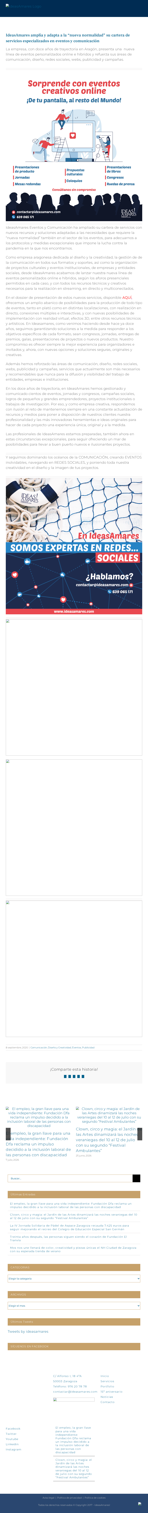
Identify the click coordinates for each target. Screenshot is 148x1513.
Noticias (107, 1397)
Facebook (13, 1428)
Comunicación (38, 1047)
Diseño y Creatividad (59, 1047)
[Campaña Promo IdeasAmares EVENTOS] (74, 761)
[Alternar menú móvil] (140, 6)
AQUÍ (126, 298)
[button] (8, 1134)
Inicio (105, 1376)
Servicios (107, 1381)
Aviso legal (48, 1497)
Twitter (11, 1434)
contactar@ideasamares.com (75, 1391)
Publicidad (88, 1047)
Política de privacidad (69, 1497)
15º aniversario (112, 1391)
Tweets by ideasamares (28, 1331)
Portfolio (107, 1386)
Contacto (108, 1402)
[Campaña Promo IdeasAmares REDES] (74, 480)
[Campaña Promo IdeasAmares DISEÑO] (74, 621)
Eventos (76, 1047)
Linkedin (12, 1444)
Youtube (12, 1439)
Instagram (13, 1449)
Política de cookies (95, 1497)
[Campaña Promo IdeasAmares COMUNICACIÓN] (74, 902)
